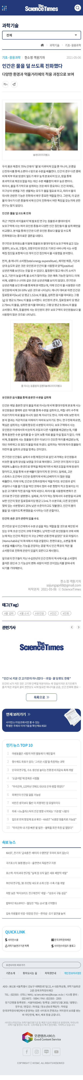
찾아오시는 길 (30, 973)
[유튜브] (56, 1052)
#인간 (53, 613)
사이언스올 (13, 940)
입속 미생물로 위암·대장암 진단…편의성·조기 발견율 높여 (35, 913)
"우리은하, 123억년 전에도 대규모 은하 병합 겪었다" (38, 786)
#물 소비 (24, 613)
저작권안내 (50, 973)
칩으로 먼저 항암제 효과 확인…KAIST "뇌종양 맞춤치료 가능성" (44, 819)
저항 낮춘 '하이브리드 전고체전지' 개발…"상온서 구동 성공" (36, 893)
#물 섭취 (9, 613)
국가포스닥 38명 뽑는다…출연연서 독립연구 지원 (31, 863)
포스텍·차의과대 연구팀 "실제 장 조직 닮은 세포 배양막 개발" (37, 873)
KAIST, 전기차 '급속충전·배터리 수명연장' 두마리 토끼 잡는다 (37, 853)
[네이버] (46, 1052)
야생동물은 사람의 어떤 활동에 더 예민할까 (33, 753)
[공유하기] (5, 84)
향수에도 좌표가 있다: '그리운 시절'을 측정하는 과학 (38, 761)
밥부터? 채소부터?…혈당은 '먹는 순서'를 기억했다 (31, 903)
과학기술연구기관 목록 (18, 946)
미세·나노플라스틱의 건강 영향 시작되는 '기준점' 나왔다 (40, 811)
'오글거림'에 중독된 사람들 (25, 778)
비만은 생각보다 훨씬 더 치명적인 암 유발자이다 (36, 803)
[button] (72, 627)
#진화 (66, 613)
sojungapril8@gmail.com (64, 585)
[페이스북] (27, 1052)
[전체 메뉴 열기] (4, 8)
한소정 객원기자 (35, 57)
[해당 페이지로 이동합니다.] (41, 653)
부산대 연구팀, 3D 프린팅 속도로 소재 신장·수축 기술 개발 (35, 883)
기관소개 (10, 973)
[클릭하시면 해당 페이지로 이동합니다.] (41, 7)
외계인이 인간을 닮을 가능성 (26, 794)
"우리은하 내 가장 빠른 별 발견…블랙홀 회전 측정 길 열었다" (42, 827)
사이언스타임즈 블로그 (64, 946)
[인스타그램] (37, 1052)
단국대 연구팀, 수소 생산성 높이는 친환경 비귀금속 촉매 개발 (42, 770)
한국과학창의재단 (62, 940)
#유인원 (39, 613)
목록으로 (39, 697)
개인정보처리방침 (73, 973)
